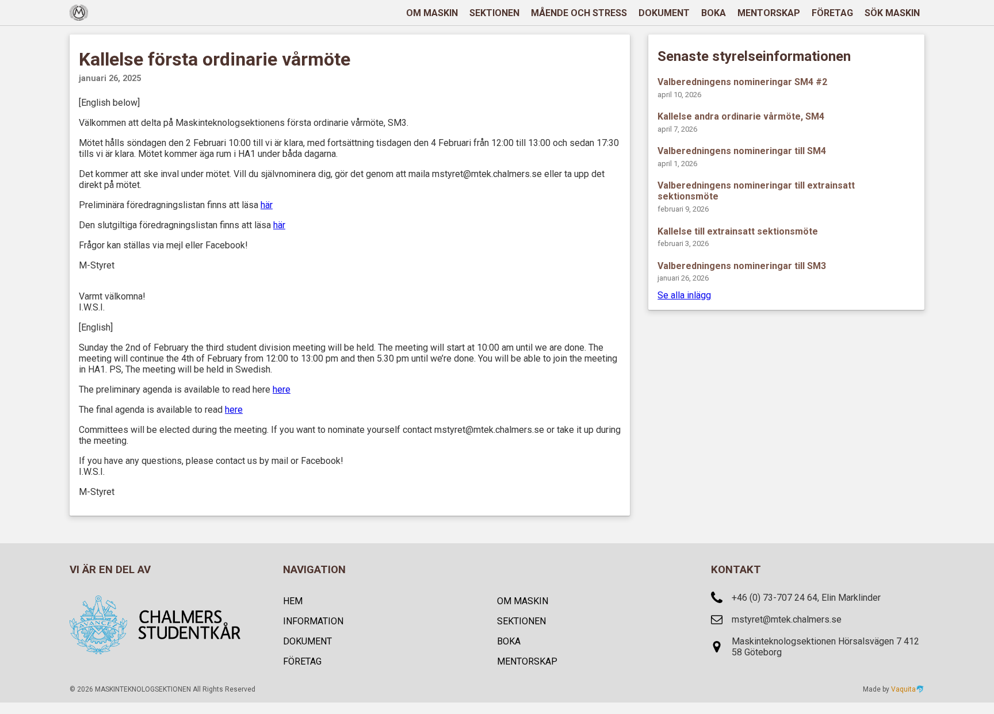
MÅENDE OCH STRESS (579, 12)
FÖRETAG (832, 12)
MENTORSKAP (768, 12)
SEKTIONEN (494, 12)
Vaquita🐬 (907, 689)
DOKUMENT (664, 12)
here (281, 389)
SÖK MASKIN (892, 12)
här (267, 204)
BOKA (713, 12)
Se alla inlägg (684, 295)
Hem (293, 601)
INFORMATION (313, 621)
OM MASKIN (432, 12)
